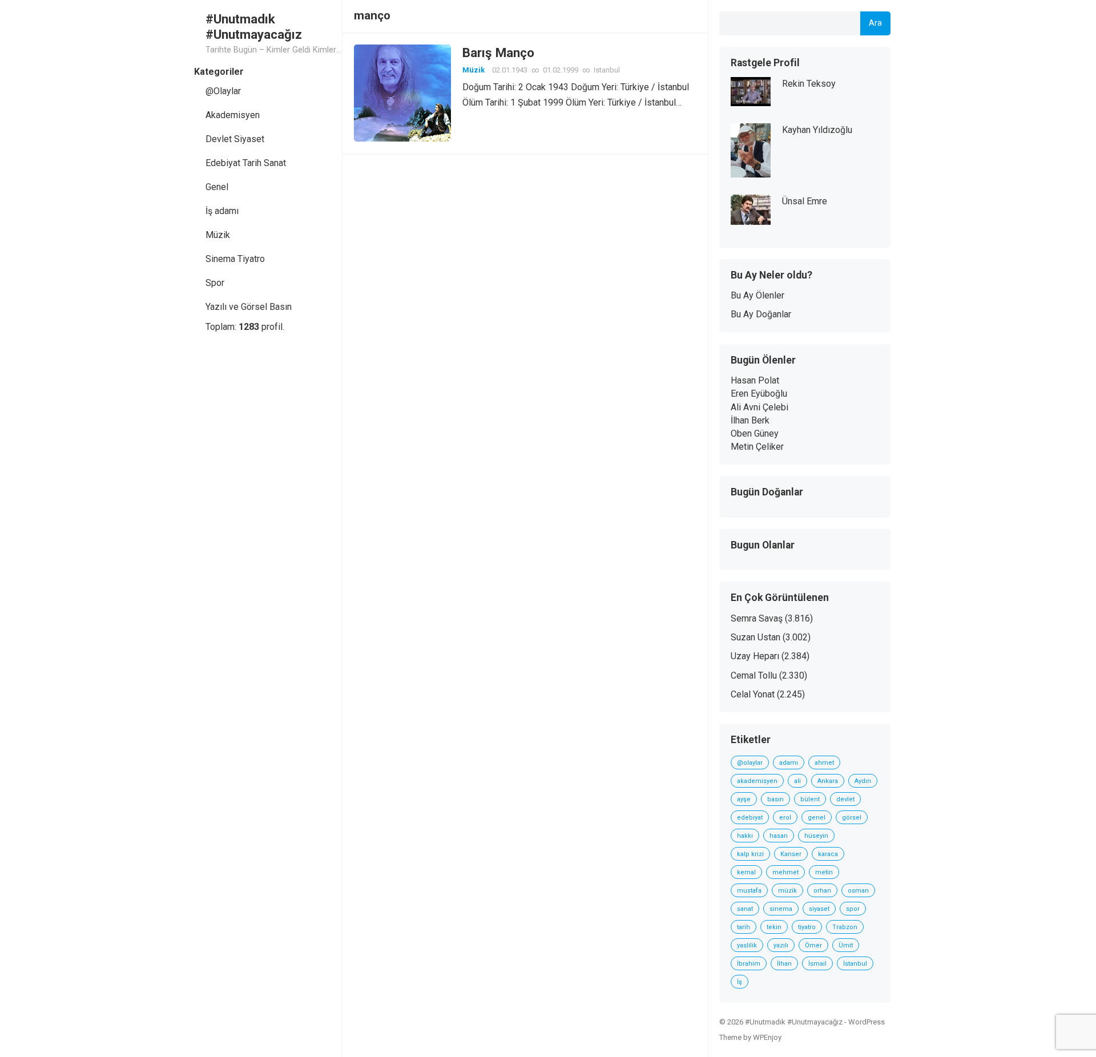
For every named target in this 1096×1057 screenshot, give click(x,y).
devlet (845, 799)
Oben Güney (755, 433)
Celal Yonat (753, 694)
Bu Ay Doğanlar (761, 314)
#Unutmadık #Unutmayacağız (254, 26)
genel (816, 817)
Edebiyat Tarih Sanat (246, 163)
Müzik (218, 234)
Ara (875, 23)
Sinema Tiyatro (235, 258)
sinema (780, 909)
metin (824, 872)
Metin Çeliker (757, 446)
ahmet (824, 762)
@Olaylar (223, 91)
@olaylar (750, 762)
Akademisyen (233, 115)
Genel (217, 186)
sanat (745, 909)
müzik (787, 890)
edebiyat (750, 817)
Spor (215, 282)
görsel (851, 817)
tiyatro (807, 927)
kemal (746, 872)
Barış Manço (498, 52)
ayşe (744, 799)
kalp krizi (750, 854)
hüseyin (816, 836)
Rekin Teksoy (809, 83)
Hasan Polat (755, 380)
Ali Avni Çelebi (759, 407)
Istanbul (607, 70)
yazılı (780, 945)
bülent (810, 799)
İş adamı (222, 210)
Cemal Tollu (754, 675)
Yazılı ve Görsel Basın (249, 306)
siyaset (819, 909)
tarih (743, 927)
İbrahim (748, 963)
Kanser (790, 854)
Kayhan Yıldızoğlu (817, 129)
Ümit (846, 945)
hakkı (745, 836)
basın (775, 799)
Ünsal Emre (804, 201)
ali (797, 781)
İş (739, 982)
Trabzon (844, 927)
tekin (774, 927)
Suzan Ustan (755, 637)
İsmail (817, 963)
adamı (788, 762)
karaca (828, 854)
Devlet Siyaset (235, 139)
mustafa (749, 890)
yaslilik (747, 945)
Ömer (813, 945)
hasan (778, 836)
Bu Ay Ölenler (757, 295)
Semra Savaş (757, 618)
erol (785, 817)
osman (858, 890)
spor (853, 909)
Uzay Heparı (755, 656)
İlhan (784, 963)
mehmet (785, 872)
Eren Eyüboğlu (759, 393)
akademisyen (757, 781)
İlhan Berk (750, 420)
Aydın (863, 781)
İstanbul (855, 963)
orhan (822, 890)
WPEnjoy (767, 1037)
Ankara (827, 781)
